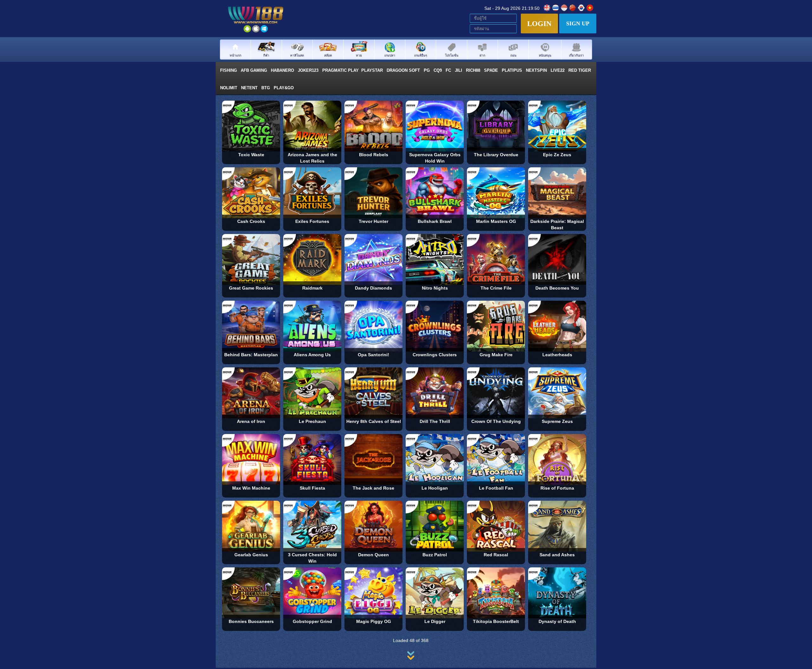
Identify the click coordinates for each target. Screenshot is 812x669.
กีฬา (266, 55)
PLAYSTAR (372, 70)
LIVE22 (558, 70)
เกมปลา (389, 55)
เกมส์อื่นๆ (420, 55)
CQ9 (438, 70)
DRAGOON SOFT (404, 70)
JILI (459, 70)
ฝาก (482, 55)
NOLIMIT (229, 87)
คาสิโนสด (297, 55)
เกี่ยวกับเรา (576, 55)
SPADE (491, 70)
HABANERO (283, 70)
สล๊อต (328, 55)
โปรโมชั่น (451, 55)
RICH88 (473, 70)
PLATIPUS (512, 70)
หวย (359, 55)
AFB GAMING (254, 70)
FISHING (229, 70)
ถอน (513, 55)
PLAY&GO (284, 87)
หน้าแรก (235, 55)
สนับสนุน (545, 55)
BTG (266, 87)
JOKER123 (309, 70)
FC (449, 70)
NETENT (250, 87)
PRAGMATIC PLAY (340, 70)
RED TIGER (580, 70)
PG (427, 70)
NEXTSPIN (537, 70)
